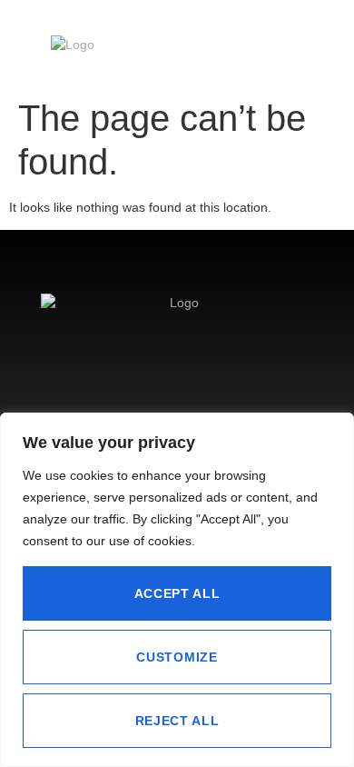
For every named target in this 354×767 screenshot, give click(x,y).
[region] (177, 590)
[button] (297, 49)
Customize (176, 657)
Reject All (177, 720)
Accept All (177, 593)
